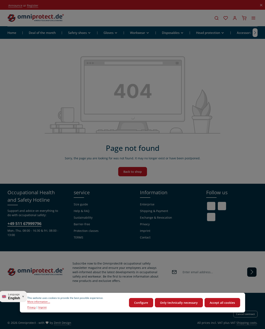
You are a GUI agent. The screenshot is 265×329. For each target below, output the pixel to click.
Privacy (145, 224)
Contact (145, 237)
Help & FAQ (81, 211)
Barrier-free (82, 224)
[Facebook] (211, 206)
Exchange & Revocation (156, 217)
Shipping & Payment (154, 211)
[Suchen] (216, 18)
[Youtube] (222, 206)
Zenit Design (62, 323)
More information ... (38, 302)
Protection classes (86, 231)
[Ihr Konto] (235, 18)
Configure (141, 303)
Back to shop (132, 172)
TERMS (78, 237)
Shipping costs (246, 323)
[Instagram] (211, 217)
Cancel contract (245, 314)
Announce (15, 5)
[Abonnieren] (252, 272)
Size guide (81, 204)
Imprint (145, 231)
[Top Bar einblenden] (253, 18)
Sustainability (83, 217)
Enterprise (147, 204)
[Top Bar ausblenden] (261, 5)
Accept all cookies (222, 303)
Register (32, 5)
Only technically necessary (179, 303)
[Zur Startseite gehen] (35, 18)
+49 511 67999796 (24, 223)
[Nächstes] (255, 32)
